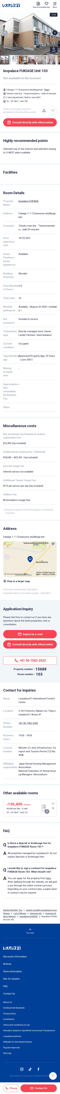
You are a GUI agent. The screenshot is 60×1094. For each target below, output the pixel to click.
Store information (12, 971)
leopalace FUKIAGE (29, 201)
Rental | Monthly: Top (12, 910)
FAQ (5, 986)
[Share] (44, 110)
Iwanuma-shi (36, 913)
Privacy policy (9, 1013)
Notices (7, 964)
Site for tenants (11, 978)
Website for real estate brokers (17, 1042)
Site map (7, 1053)
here (48, 878)
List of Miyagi (20, 913)
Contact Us (9, 993)
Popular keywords (11, 1047)
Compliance (8, 1019)
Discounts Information (15, 956)
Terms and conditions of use (16, 1025)
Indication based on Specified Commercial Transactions (29, 1030)
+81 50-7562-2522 (28, 723)
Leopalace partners (12, 1036)
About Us (7, 1002)
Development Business (13, 1008)
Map (47, 90)
